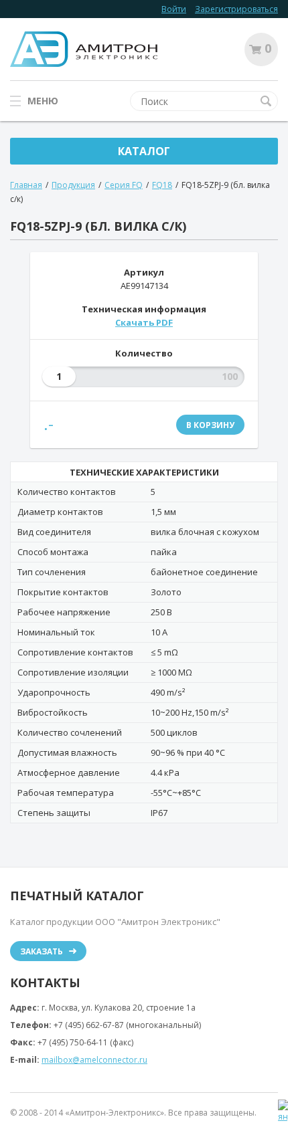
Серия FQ (123, 185)
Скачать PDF (144, 322)
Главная (26, 185)
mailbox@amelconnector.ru (94, 1059)
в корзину (210, 425)
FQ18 (162, 185)
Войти (173, 9)
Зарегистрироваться (236, 9)
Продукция (73, 185)
